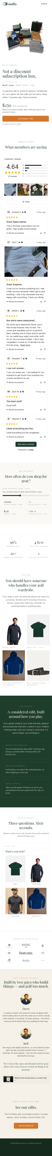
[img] (22, 212)
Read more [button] (25, 345)
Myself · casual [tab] (8, 85)
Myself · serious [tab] (22, 85)
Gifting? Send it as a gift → (12, 124)
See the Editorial (26, 1126)
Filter (27, 202)
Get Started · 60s (25, 119)
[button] (35, 165)
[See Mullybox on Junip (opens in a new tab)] (31, 450)
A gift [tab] (32, 85)
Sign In (44, 4)
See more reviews (26, 444)
